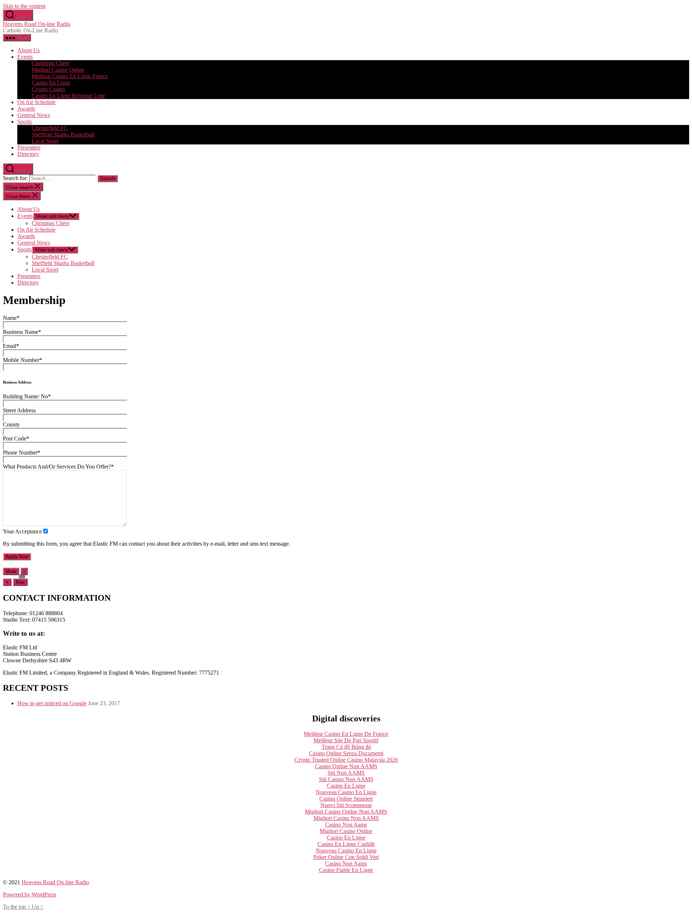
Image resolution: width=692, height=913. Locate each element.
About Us (28, 50)
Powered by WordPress (29, 894)
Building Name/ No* (27, 396)
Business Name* (22, 332)
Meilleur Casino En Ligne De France (346, 734)
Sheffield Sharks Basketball (63, 134)
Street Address (19, 410)
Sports (24, 121)
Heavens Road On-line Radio (36, 24)
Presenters (28, 147)
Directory (28, 154)
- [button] (24, 571)
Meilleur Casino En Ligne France (70, 76)
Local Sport (45, 141)
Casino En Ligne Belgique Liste (68, 96)
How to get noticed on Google (51, 703)
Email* (11, 346)
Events (25, 57)
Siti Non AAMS (346, 773)
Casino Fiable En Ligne (346, 870)
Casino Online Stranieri (346, 799)
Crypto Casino (48, 89)
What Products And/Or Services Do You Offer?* (58, 467)
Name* (11, 318)
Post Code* (16, 438)
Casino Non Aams (346, 825)
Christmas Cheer (51, 63)
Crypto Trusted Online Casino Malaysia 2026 (346, 760)
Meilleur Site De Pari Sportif (346, 740)
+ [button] (7, 582)
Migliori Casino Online (58, 70)
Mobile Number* (22, 360)
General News (33, 115)
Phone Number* (21, 452)
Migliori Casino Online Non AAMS (346, 812)
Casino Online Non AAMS (346, 766)
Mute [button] (11, 571)
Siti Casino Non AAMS (346, 779)
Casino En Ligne (51, 83)
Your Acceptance (22, 531)
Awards (26, 109)
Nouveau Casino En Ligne (346, 792)
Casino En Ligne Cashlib (346, 844)
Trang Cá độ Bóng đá (346, 747)
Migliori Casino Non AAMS (346, 818)
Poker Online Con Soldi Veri (346, 857)
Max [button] (20, 582)
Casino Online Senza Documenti (346, 753)
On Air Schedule (36, 102)
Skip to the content (24, 6)
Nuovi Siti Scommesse (346, 805)
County (11, 424)
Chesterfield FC (50, 128)
